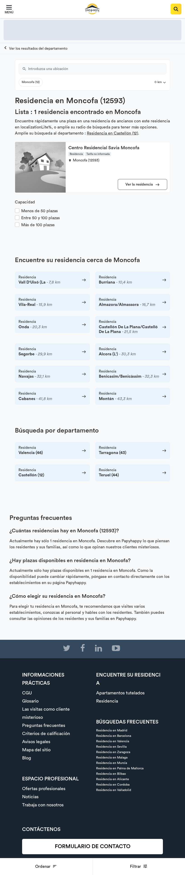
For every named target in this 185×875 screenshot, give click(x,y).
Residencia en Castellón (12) (112, 133)
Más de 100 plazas (38, 225)
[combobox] (97, 68)
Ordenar (43, 866)
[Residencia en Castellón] (35, 48)
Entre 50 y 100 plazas (40, 218)
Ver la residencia (139, 184)
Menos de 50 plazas (39, 211)
